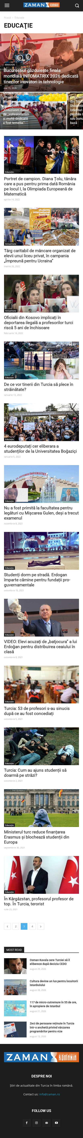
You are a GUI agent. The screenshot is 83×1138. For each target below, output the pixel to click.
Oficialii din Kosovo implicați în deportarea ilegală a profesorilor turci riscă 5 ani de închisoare (38, 322)
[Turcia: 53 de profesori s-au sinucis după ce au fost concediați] (41, 684)
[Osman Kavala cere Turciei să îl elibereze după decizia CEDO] (15, 966)
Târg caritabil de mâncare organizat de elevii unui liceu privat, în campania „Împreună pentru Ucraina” (40, 255)
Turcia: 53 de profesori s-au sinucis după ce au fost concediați (37, 711)
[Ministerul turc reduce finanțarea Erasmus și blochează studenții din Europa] (41, 808)
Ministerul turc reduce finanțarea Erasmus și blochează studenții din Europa (36, 837)
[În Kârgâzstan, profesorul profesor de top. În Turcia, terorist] (41, 875)
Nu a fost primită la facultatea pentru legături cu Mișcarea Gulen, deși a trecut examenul (41, 513)
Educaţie (10, 65)
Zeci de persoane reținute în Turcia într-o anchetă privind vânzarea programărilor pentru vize (52, 1027)
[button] (77, 5)
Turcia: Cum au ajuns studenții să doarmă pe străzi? (35, 773)
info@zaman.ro (49, 1094)
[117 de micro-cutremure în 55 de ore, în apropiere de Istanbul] (15, 1008)
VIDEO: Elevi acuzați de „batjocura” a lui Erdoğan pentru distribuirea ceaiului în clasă (40, 646)
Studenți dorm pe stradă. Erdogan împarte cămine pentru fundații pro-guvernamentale (37, 579)
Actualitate (10, 243)
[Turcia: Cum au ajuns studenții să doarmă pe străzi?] (41, 746)
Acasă (7, 17)
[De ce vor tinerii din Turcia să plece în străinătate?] (41, 360)
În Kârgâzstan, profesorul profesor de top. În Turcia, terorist (39, 901)
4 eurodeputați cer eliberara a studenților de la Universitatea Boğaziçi (40, 449)
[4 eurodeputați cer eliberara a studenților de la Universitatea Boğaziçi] (41, 422)
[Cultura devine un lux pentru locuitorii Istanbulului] (15, 987)
